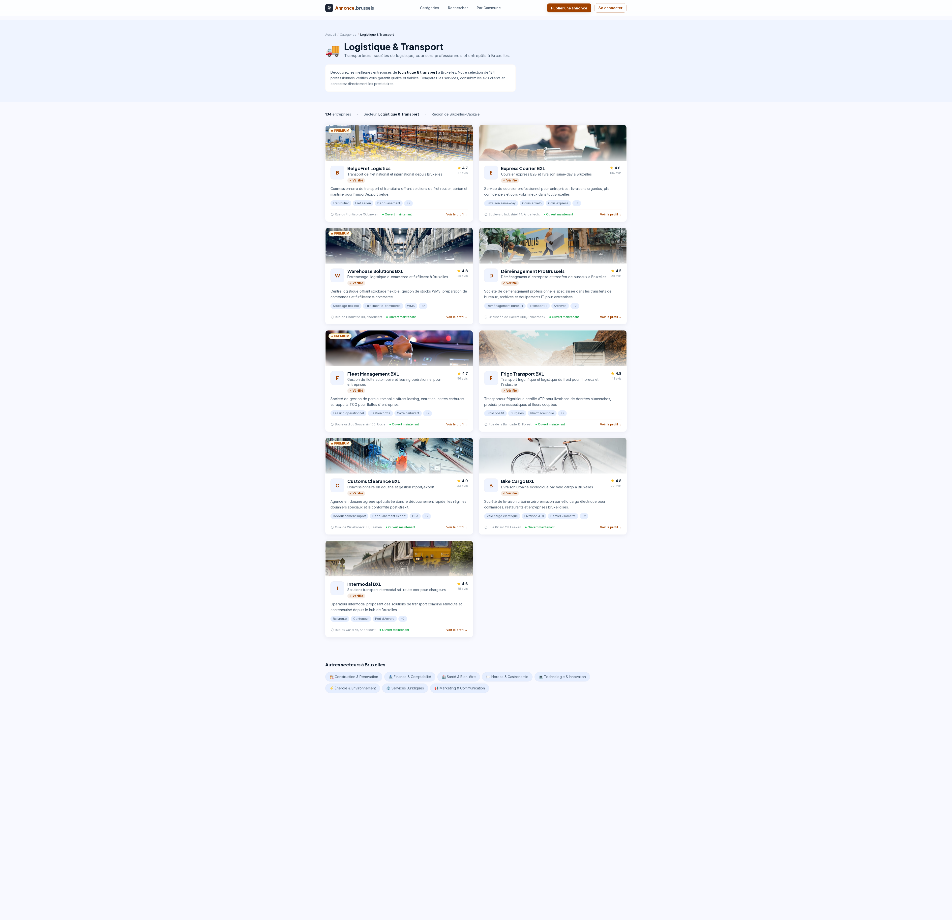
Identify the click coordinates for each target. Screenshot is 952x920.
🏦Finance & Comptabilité (409, 677)
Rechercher (458, 8)
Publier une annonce (569, 8)
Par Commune (489, 8)
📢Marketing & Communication (459, 688)
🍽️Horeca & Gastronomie (507, 677)
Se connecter (610, 8)
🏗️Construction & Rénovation (353, 677)
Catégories (429, 8)
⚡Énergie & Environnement (352, 688)
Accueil (330, 34)
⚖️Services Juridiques (405, 688)
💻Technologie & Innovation (562, 677)
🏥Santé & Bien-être (459, 677)
